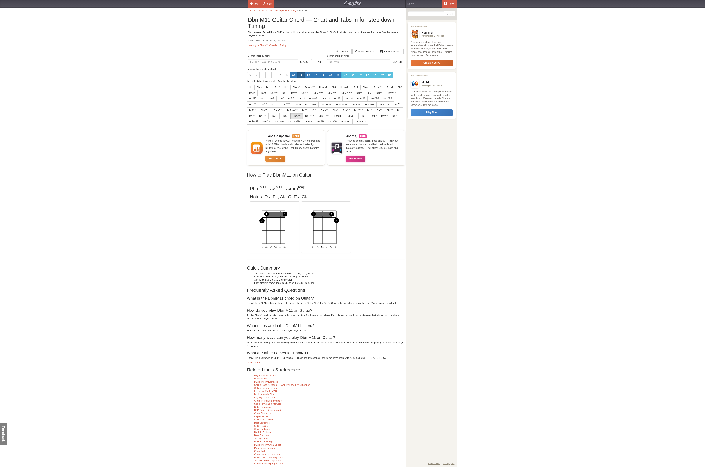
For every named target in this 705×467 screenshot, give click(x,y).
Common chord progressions (268, 463)
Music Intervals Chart (264, 394)
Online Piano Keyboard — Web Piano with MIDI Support (282, 385)
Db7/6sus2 (310, 104)
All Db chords (253, 362)
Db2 (356, 87)
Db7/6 (298, 104)
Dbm (259, 87)
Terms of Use (434, 463)
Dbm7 (326, 98)
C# (345, 75)
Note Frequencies (263, 407)
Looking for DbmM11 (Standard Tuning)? (268, 45)
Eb (308, 75)
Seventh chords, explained (267, 460)
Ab (330, 75)
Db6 (400, 87)
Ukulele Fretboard (263, 432)
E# (360, 75)
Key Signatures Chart (265, 397)
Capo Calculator (262, 416)
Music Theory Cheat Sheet (267, 445)
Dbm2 (390, 87)
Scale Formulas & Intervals (267, 404)
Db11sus (279, 121)
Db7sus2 (369, 104)
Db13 (332, 121)
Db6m (252, 93)
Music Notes (260, 378)
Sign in (451, 3)
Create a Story (431, 62)
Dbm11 (324, 115)
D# (352, 75)
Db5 (334, 87)
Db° (286, 87)
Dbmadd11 (360, 121)
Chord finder (260, 451)
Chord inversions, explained (268, 454)
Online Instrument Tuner (266, 388)
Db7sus (292, 110)
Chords (251, 10)
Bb (338, 75)
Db (301, 75)
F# (367, 75)
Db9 (320, 121)
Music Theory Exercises (266, 382)
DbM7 (313, 98)
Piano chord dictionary (265, 448)
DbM (274, 93)
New (256, 4)
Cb (293, 75)
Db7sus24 (384, 104)
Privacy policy (449, 463)
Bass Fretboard (262, 435)
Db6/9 (263, 93)
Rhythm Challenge (263, 441)
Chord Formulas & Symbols (268, 401)
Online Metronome (263, 419)
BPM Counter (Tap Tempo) (267, 410)
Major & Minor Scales (265, 375)
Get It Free (275, 158)
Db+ (268, 87)
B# (389, 75)
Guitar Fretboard (262, 429)
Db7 (284, 93)
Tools (269, 4)
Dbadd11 (345, 121)
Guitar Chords (265, 10)
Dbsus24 (344, 87)
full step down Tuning (285, 10)
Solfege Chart (261, 438)
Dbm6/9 (308, 121)
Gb (323, 75)
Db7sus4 (356, 104)
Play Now (431, 112)
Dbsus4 (323, 87)
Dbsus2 (297, 87)
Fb (315, 75)
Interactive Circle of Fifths (266, 391)
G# (374, 75)
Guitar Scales (261, 426)
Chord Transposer (263, 413)
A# (382, 75)
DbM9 (352, 115)
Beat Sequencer (262, 423)
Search (305, 62)
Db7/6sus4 (326, 104)
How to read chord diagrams (268, 457)
